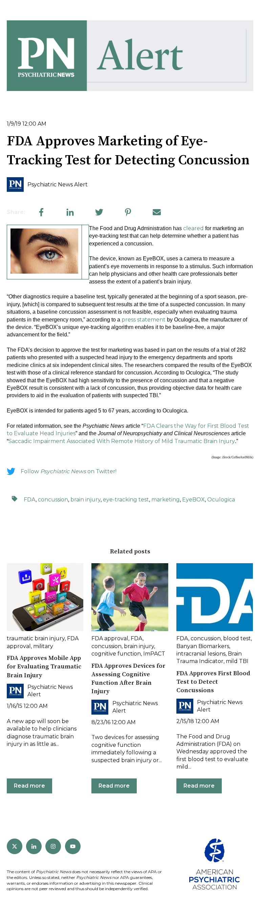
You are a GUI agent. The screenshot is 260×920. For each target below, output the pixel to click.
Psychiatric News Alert (57, 184)
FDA (30, 499)
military (43, 646)
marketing (165, 499)
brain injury (85, 499)
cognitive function (116, 653)
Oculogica (221, 499)
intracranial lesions (200, 653)
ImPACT (154, 653)
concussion (53, 499)
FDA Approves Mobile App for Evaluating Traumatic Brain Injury (44, 666)
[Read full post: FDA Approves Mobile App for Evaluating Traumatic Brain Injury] (45, 597)
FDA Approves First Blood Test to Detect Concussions (213, 681)
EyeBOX (193, 499)
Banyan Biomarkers (202, 646)
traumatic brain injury (36, 638)
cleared (193, 228)
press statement (144, 319)
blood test (237, 638)
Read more (29, 786)
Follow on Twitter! (68, 471)
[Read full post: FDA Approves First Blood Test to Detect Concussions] (214, 597)
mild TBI (237, 661)
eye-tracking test (126, 499)
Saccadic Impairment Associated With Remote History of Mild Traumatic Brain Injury (121, 441)
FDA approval (109, 638)
